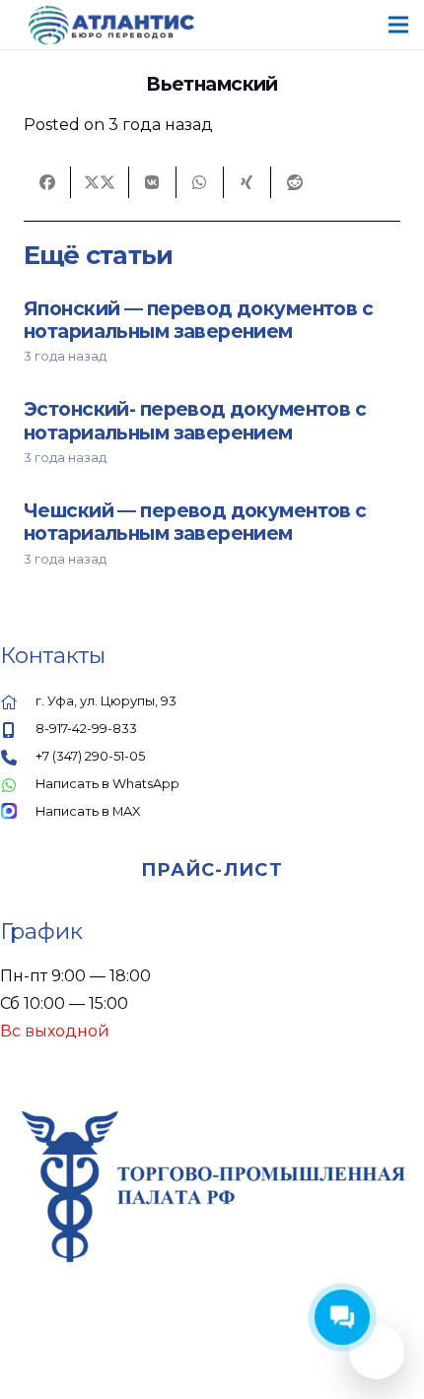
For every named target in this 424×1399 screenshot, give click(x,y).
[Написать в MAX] (17, 812)
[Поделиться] (47, 182)
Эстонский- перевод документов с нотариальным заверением (195, 420)
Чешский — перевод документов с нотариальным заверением (195, 522)
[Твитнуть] (100, 182)
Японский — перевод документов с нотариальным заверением (198, 320)
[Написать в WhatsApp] (17, 784)
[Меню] (398, 24)
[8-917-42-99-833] (17, 729)
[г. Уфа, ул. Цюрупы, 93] (17, 701)
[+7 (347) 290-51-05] (17, 756)
